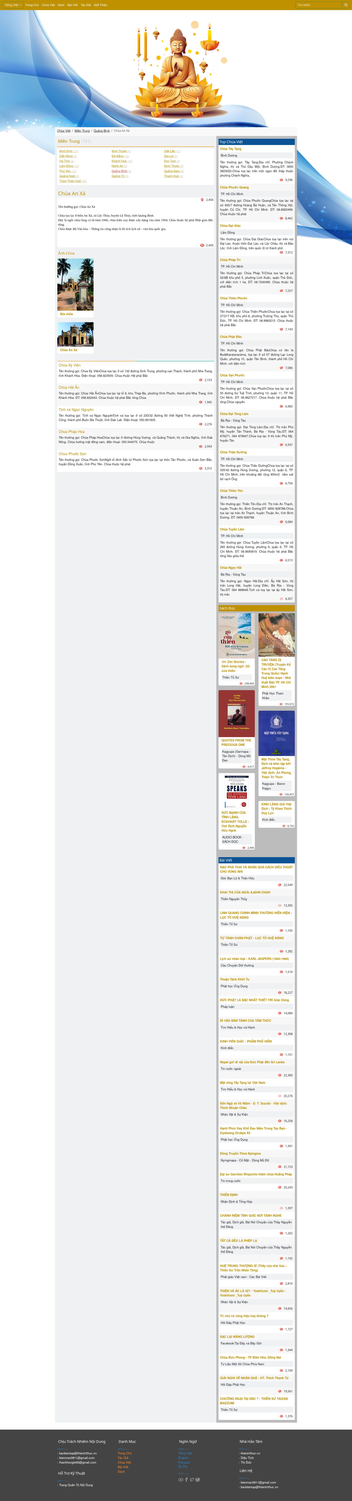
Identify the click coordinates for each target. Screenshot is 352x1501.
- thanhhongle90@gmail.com (76, 1462)
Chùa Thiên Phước (233, 298)
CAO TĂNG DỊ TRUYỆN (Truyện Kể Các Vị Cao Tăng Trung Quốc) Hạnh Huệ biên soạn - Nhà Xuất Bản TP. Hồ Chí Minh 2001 (276, 673)
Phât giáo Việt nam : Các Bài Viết (243, 1276)
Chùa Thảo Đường (233, 452)
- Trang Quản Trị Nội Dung (75, 1484)
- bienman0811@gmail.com (76, 1457)
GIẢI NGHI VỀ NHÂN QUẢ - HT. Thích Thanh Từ (254, 1378)
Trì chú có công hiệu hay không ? (244, 1316)
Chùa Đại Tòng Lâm (234, 413)
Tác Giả (86, 5)
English (183, 1457)
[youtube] (181, 1479)
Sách (61, 5)
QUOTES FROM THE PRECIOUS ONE (236, 742)
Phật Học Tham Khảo (272, 695)
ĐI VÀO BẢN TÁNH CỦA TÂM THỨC (245, 1020)
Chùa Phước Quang (234, 187)
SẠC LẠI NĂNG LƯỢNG (237, 1336)
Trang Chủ (32, 5)
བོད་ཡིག (182, 1466)
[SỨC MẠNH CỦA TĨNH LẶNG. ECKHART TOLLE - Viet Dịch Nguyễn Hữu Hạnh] (237, 790)
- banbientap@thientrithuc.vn (77, 1453)
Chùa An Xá (68, 350)
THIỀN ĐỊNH (229, 1194)
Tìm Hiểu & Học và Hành (238, 1027)
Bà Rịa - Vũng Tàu (233, 420)
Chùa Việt (48, 5)
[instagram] (197, 1479)
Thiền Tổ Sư (230, 677)
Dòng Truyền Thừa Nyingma (240, 1153)
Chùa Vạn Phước (232, 375)
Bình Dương (229, 155)
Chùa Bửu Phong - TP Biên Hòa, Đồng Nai (250, 1357)
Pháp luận (227, 1006)
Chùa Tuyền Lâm (232, 529)
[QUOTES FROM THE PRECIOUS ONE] (237, 713)
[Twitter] (192, 1479)
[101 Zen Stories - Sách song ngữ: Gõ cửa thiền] (237, 635)
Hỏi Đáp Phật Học (233, 1322)
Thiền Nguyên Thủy (234, 898)
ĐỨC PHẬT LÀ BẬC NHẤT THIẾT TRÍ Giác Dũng (254, 1000)
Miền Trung (82, 130)
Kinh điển (268, 819)
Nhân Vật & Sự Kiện (234, 1114)
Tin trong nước (231, 1180)
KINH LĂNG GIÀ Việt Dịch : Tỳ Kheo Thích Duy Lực (276, 808)
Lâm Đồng (228, 232)
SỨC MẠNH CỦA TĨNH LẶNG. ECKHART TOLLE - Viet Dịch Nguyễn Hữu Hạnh (235, 821)
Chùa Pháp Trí (230, 260)
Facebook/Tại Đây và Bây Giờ (241, 1343)
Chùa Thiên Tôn (231, 490)
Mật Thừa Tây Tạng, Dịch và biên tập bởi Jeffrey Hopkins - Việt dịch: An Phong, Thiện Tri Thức (276, 768)
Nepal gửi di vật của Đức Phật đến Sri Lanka (252, 1062)
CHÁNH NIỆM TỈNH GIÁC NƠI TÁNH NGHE (251, 1215)
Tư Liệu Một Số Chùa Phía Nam (242, 1364)
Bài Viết (72, 5)
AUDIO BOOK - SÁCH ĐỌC (232, 839)
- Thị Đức (245, 1462)
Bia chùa (66, 314)
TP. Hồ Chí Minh (232, 193)
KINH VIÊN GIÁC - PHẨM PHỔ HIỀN (246, 1041)
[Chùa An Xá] (75, 333)
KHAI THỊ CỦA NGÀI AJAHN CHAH (245, 892)
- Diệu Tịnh (246, 1457)
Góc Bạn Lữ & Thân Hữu (237, 878)
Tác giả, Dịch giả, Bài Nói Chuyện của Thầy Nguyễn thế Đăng (256, 1224)
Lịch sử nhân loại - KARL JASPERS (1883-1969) (254, 958)
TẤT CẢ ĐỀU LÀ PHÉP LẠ (238, 1240)
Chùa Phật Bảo (231, 336)
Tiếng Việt (12, 5)
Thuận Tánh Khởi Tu (234, 979)
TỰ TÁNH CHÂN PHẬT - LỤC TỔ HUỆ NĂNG (252, 938)
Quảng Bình (102, 130)
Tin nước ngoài (231, 1068)
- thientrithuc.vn (249, 1453)
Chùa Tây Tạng (230, 148)
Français (184, 1462)
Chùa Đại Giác (230, 225)
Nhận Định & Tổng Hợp (236, 1201)
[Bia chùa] (75, 284)
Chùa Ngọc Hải (231, 567)
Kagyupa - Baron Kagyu (273, 785)
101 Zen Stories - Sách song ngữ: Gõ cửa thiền (235, 666)
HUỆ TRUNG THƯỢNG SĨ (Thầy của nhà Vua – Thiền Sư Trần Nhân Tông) (253, 1267)
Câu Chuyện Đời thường (237, 965)
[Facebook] (186, 1479)
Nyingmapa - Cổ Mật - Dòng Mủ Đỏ (245, 1160)
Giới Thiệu (100, 5)
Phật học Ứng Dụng (234, 986)
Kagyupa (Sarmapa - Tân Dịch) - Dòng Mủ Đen (236, 756)
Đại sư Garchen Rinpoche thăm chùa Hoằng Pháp (256, 1174)
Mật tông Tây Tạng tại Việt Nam (242, 1082)
